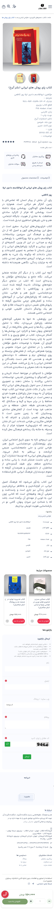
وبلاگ (24, 859)
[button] (5, 600)
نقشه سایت (48, 865)
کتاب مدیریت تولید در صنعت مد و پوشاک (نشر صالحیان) (16, 602)
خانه (49, 17)
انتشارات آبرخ (43, 142)
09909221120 (44, 843)
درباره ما (23, 862)
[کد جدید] (7, 744)
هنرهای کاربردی (35, 17)
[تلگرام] (33, 884)
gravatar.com (42, 654)
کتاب (44, 17)
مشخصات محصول (29, 178)
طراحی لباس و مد (22, 17)
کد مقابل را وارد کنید (40, 738)
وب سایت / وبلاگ (41, 699)
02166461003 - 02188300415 (28, 843)
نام (47, 663)
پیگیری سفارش (46, 859)
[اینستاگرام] (29, 884)
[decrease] (49, 901)
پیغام (46, 717)
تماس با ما (22, 865)
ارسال (27, 756)
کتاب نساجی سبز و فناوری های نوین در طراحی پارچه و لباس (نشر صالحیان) (41, 603)
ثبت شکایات (47, 862)
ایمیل (46, 681)
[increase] (31, 901)
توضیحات (44, 178)
